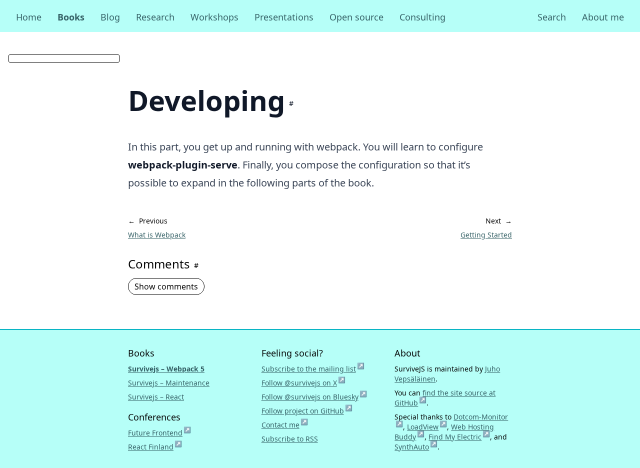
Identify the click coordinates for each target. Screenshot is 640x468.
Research (155, 17)
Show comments (166, 286)
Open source (357, 17)
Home (29, 17)
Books (71, 17)
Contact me (285, 425)
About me (603, 17)
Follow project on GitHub (307, 411)
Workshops (214, 17)
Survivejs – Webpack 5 (166, 369)
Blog (110, 17)
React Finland (155, 447)
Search (552, 17)
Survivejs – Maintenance (169, 383)
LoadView (427, 427)
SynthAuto (416, 447)
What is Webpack (157, 235)
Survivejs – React (156, 397)
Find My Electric (459, 437)
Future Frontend (159, 433)
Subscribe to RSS (290, 439)
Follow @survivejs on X (304, 383)
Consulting (423, 17)
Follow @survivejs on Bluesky (314, 397)
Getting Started (486, 235)
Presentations (284, 17)
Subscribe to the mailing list (313, 369)
